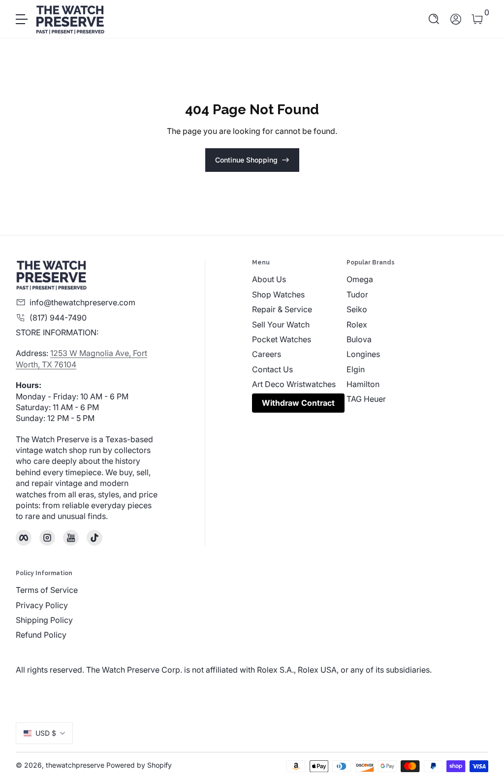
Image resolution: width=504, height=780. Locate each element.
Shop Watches (278, 294)
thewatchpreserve (75, 765)
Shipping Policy (44, 620)
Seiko (356, 309)
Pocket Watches (281, 339)
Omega (359, 279)
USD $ (45, 733)
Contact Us (272, 369)
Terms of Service (47, 590)
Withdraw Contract (298, 403)
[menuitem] (299, 279)
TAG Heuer (366, 399)
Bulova (359, 339)
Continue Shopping (246, 160)
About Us (269, 279)
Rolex (356, 324)
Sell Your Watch (281, 324)
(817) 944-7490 (58, 318)
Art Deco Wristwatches (294, 384)
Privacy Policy (42, 605)
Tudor (357, 294)
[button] (434, 19)
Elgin (355, 369)
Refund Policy (41, 635)
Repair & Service (282, 309)
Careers (266, 354)
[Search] (434, 19)
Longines (363, 354)
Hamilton (362, 384)
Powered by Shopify (139, 765)
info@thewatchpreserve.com (82, 302)
